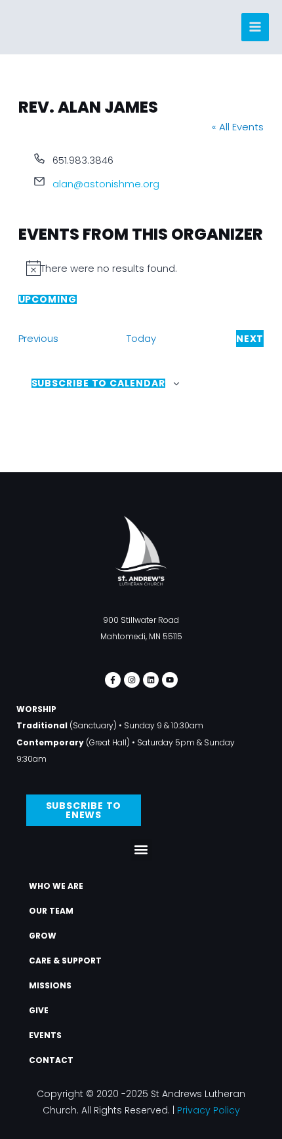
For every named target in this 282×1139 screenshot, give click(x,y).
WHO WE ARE (56, 885)
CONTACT (51, 1060)
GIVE (39, 1010)
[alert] (141, 268)
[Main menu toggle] (255, 27)
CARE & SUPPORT (65, 960)
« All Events (238, 127)
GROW (42, 935)
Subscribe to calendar (98, 383)
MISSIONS (50, 985)
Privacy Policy (208, 1110)
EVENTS (45, 1035)
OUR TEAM (51, 910)
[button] (141, 850)
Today (141, 338)
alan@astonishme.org (105, 184)
